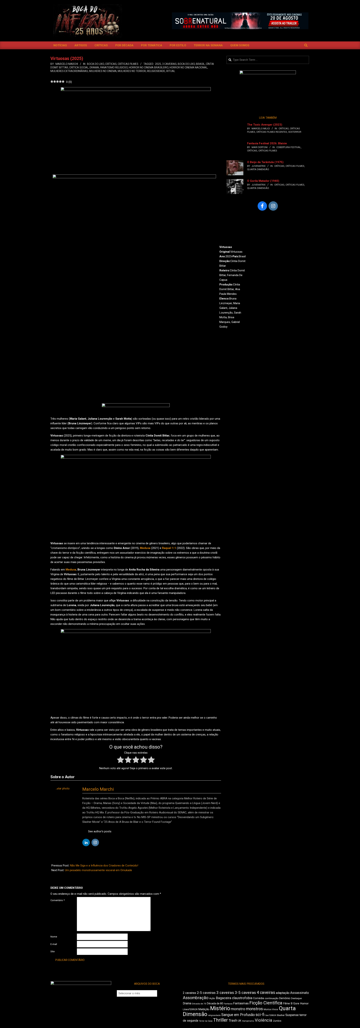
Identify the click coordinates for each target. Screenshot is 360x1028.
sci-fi (260, 1014)
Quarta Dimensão (258, 169)
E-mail (53, 944)
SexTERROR (294, 131)
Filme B (287, 1003)
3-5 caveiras (245, 992)
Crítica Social (78, 67)
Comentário (57, 900)
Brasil (200, 63)
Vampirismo (248, 1021)
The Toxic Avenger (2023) (264, 124)
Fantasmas (241, 1003)
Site (52, 951)
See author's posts (99, 831)
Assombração (195, 997)
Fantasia (228, 1003)
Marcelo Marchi (98, 789)
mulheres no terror (132, 71)
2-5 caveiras (206, 993)
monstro (238, 1009)
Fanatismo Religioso (114, 67)
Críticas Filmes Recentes (271, 131)
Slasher (281, 1015)
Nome (53, 936)
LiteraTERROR (190, 1009)
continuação (271, 998)
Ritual (170, 71)
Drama (94, 67)
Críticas (111, 63)
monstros (254, 1008)
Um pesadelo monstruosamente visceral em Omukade (98, 870)
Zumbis (277, 1020)
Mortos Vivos (271, 1009)
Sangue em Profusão (238, 1015)
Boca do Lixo (95, 63)
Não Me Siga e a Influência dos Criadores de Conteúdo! (104, 865)
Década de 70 (199, 1003)
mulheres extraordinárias (69, 71)
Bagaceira (223, 998)
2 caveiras (189, 993)
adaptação (283, 993)
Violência (263, 1020)
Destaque (296, 998)
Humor (304, 1003)
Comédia (258, 998)
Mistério (220, 1008)
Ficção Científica (265, 1003)
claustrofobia (242, 998)
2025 (158, 63)
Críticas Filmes (128, 63)
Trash (233, 1020)
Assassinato (299, 993)
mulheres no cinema (103, 71)
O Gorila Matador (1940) (263, 181)
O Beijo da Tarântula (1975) (265, 162)
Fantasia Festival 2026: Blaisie (267, 143)
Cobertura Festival (288, 147)
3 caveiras (169, 63)
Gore (296, 1003)
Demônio (284, 998)
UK (239, 1020)
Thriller (220, 1020)
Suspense (292, 1015)
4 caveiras (266, 992)
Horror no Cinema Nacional (188, 67)
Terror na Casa (205, 1021)
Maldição (203, 1009)
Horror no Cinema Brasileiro (148, 67)
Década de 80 (215, 1003)
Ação (212, 998)
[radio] (120, 760)
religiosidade (156, 71)
